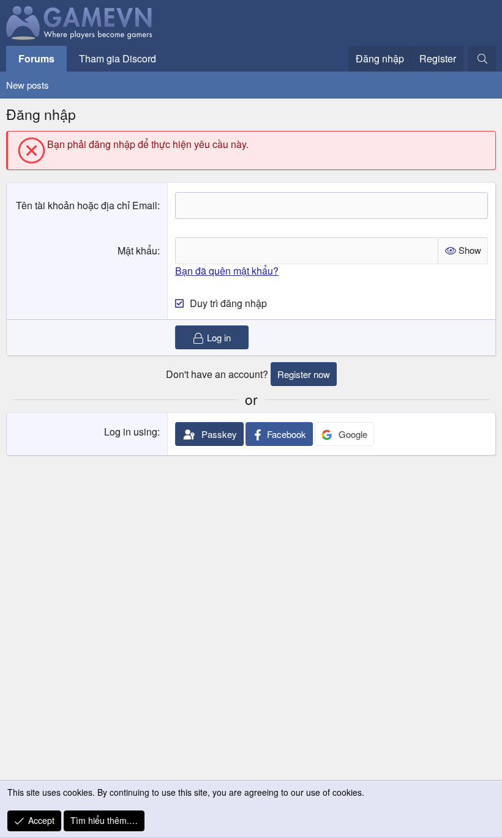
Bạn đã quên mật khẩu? (227, 271)
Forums (36, 58)
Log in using (130, 432)
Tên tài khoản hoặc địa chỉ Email (86, 205)
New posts (27, 84)
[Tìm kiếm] (482, 59)
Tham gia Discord (117, 58)
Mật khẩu (137, 250)
